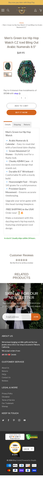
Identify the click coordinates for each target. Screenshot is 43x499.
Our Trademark (7, 403)
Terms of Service (8, 400)
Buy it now (22, 112)
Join (36, 317)
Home (21, 23)
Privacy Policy (7, 393)
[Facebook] (8, 420)
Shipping (17, 124)
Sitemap (5, 406)
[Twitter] (3, 420)
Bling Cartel (17, 460)
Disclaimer (6, 397)
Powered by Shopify (29, 460)
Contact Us (6, 377)
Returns (27, 124)
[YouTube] (24, 420)
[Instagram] (19, 420)
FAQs (4, 374)
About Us (5, 368)
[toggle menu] (3, 10)
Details (8, 124)
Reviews (5, 381)
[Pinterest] (14, 420)
